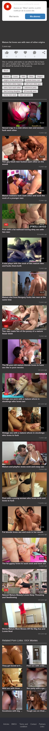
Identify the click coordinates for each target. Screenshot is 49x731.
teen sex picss (25, 95)
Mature (6, 77)
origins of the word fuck (13, 80)
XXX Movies (31, 640)
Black (6, 71)
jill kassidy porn (30, 91)
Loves (15, 77)
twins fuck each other (12, 88)
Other (31, 77)
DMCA (14, 724)
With (23, 77)
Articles (6, 724)
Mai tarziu (14, 16)
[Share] (43, 53)
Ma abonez (35, 16)
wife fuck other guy (33, 84)
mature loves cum (33, 80)
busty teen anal (10, 95)
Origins (40, 77)
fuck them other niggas (13, 84)
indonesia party (30, 88)
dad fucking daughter (12, 91)
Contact (33, 724)
